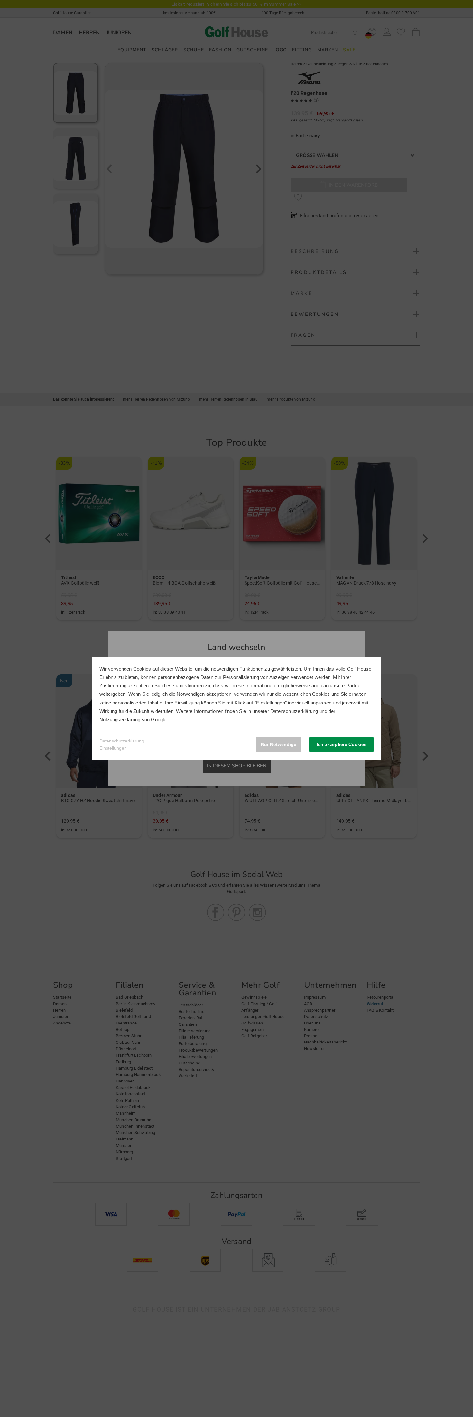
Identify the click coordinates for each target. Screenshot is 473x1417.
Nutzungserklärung (119, 719)
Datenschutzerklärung (294, 711)
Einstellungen (113, 748)
